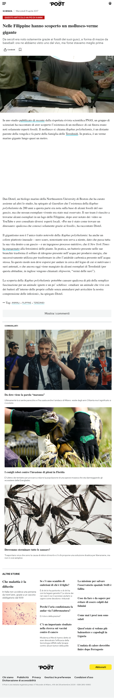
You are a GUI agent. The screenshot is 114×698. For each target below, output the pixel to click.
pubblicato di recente (32, 120)
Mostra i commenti (57, 313)
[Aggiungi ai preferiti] (20, 49)
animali (16, 302)
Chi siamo (8, 677)
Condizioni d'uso (83, 677)
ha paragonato (11, 249)
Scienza (7, 11)
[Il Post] (57, 3)
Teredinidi (72, 134)
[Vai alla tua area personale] (110, 3)
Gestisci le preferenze (57, 677)
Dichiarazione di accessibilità (19, 680)
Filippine (26, 302)
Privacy (36, 677)
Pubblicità (23, 677)
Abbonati (100, 667)
